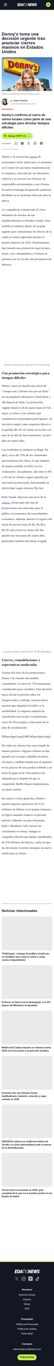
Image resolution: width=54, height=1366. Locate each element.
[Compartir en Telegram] (22, 143)
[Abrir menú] (5, 4)
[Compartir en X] (28, 143)
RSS (27, 1308)
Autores (27, 1299)
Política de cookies (27, 1329)
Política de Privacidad (27, 1324)
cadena (33, 156)
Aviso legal (27, 1333)
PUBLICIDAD (27, 1357)
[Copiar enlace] (35, 143)
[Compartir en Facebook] (41, 143)
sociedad (7, 109)
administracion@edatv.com (27, 1349)
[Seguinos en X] (48, 4)
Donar (27, 1304)
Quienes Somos (27, 1295)
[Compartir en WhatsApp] (16, 143)
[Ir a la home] (27, 5)
